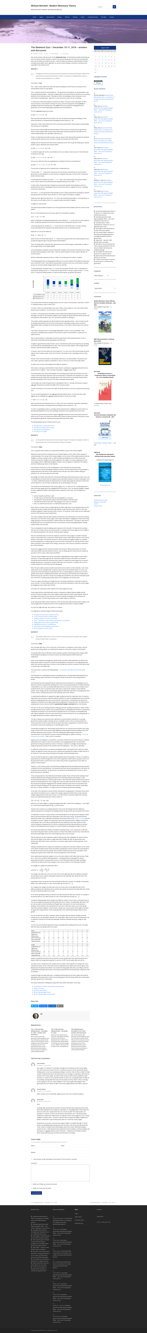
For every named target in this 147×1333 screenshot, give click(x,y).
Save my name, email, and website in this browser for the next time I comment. (55, 1159)
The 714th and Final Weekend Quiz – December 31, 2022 (59, 1031)
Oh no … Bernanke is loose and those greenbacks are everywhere (52, 620)
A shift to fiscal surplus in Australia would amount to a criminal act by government (104, 261)
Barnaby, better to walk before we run (44, 425)
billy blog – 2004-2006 (100, 502)
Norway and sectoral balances (42, 429)
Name (33, 1145)
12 (102, 60)
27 (105, 66)
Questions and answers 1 (41, 990)
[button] (35, 1005)
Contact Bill (100, 1216)
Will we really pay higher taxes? (42, 992)
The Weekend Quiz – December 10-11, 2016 (44, 1202)
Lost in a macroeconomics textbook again (45, 616)
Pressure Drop (98, 506)
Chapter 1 (110, 443)
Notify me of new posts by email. (42, 1188)
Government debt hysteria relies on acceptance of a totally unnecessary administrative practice (104, 140)
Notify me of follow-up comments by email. (45, 1184)
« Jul (95, 72)
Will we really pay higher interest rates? (44, 994)
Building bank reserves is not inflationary (45, 624)
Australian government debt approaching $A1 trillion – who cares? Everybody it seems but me (104, 219)
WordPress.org (79, 1223)
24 (95, 66)
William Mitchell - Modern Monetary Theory (53, 5)
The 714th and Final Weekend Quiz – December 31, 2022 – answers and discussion (39, 1031)
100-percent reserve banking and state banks (46, 626)
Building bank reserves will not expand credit (46, 622)
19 (102, 63)
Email (63, 1145)
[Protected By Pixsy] (98, 84)
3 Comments (65, 53)
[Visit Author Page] (36, 1016)
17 (95, 63)
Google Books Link (105, 485)
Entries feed (78, 1217)
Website (33, 1152)
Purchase (96, 405)
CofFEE (96, 504)
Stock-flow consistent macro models (44, 427)
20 (105, 63)
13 (105, 60)
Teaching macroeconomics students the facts (46, 614)
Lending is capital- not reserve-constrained (45, 618)
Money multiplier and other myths (43, 628)
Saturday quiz (54, 53)
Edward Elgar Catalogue (100, 443)
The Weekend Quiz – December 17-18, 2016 (102, 1202)
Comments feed (79, 1220)
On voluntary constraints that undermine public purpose (49, 986)
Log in (76, 1213)
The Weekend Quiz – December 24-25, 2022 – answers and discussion (78, 1031)
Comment (34, 1163)
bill (47, 53)
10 (95, 60)
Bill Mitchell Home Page (100, 500)
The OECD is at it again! (40, 431)
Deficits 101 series (79, 818)
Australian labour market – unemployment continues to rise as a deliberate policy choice (104, 224)
